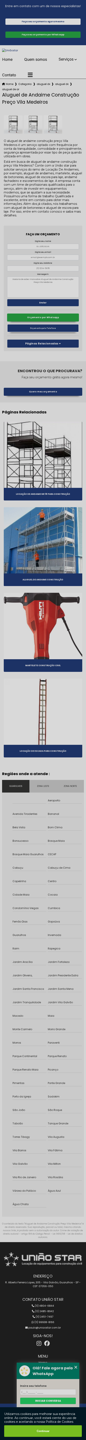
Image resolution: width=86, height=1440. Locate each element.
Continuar (43, 1431)
